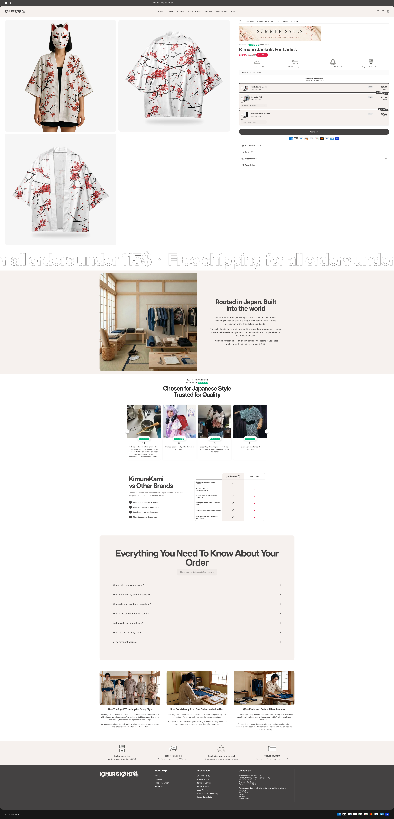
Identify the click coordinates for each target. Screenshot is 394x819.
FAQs (194, 572)
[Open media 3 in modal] (60, 189)
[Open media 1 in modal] (60, 76)
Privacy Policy (203, 779)
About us (159, 786)
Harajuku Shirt (257, 97)
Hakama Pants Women (260, 114)
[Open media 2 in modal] (174, 76)
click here (250, 782)
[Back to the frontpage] (240, 21)
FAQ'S (157, 776)
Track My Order (162, 783)
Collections (249, 21)
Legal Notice (202, 790)
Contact (158, 779)
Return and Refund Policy (207, 793)
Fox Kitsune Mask (258, 87)
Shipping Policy (203, 776)
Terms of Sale (202, 786)
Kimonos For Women (265, 21)
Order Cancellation (205, 797)
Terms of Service (204, 783)
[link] (130, 688)
